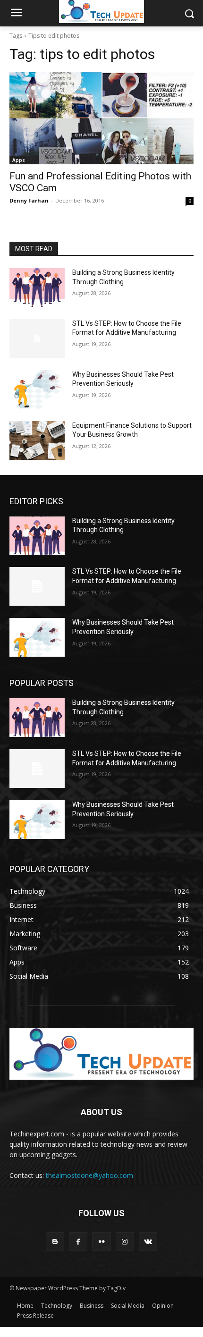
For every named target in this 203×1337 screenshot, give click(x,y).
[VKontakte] (148, 1241)
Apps (18, 160)
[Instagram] (125, 1241)
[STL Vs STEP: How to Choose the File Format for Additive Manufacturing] (37, 338)
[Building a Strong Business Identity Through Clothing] (37, 287)
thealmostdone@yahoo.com (89, 1175)
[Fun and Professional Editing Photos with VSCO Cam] (101, 118)
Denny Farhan (29, 200)
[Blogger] (55, 1241)
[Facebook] (78, 1241)
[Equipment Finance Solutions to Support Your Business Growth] (37, 440)
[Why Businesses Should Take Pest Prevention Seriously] (37, 389)
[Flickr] (101, 1241)
